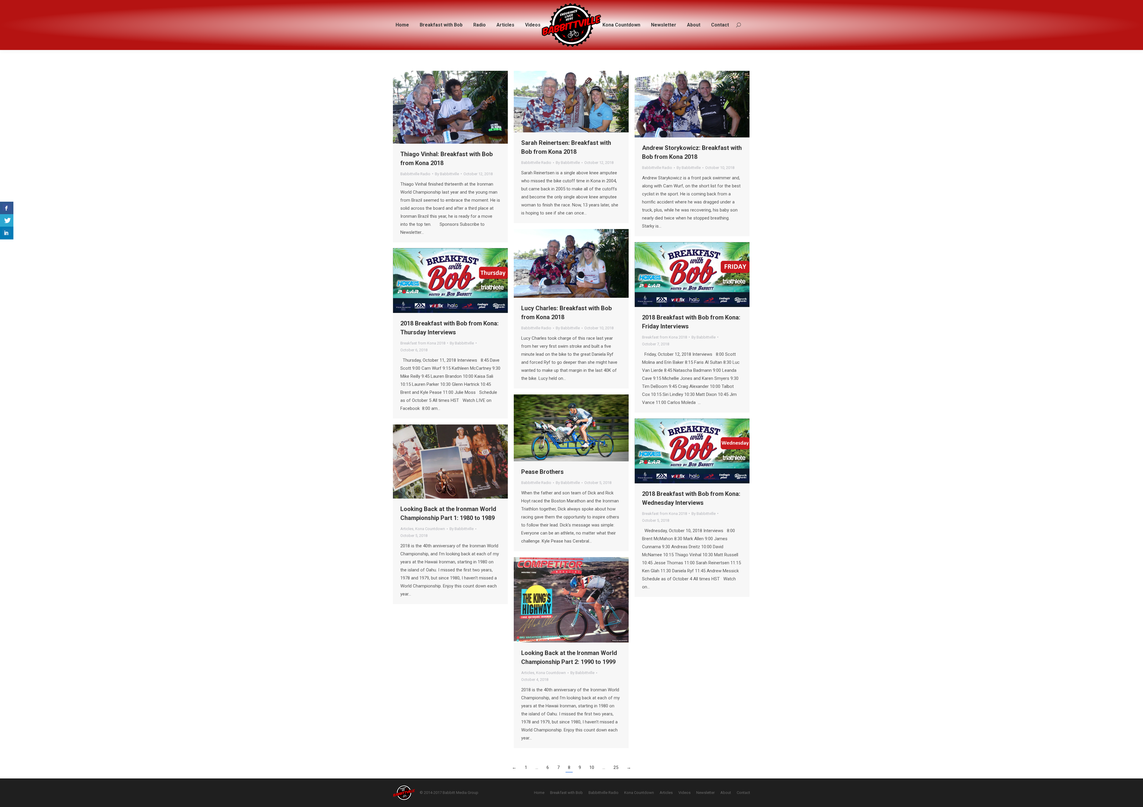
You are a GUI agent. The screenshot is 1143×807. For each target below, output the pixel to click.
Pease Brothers (542, 471)
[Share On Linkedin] (6, 233)
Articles (406, 528)
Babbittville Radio (415, 174)
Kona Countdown (430, 528)
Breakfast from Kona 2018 (664, 337)
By (447, 174)
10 (591, 767)
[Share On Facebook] (6, 208)
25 (615, 767)
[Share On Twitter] (6, 220)
